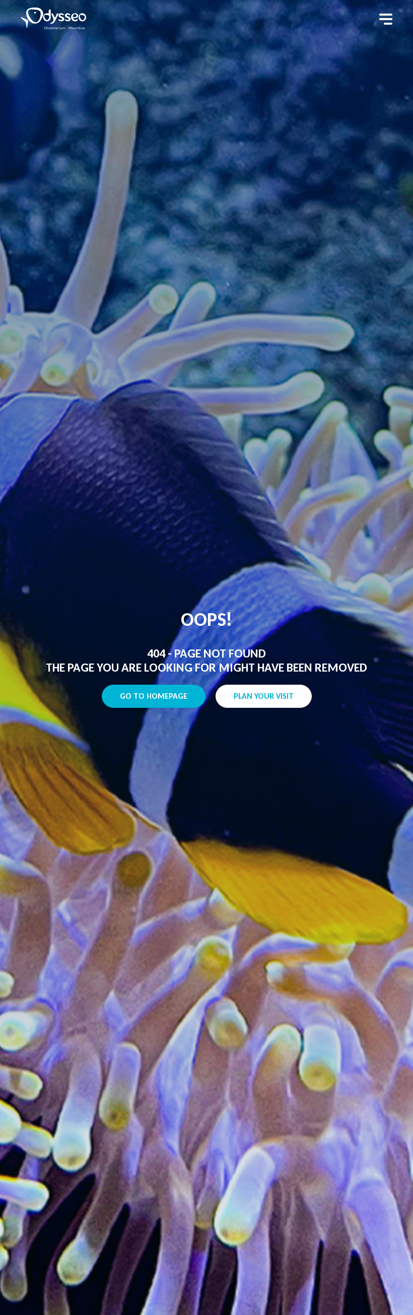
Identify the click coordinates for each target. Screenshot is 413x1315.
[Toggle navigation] (385, 19)
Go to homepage (153, 696)
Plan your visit (264, 696)
